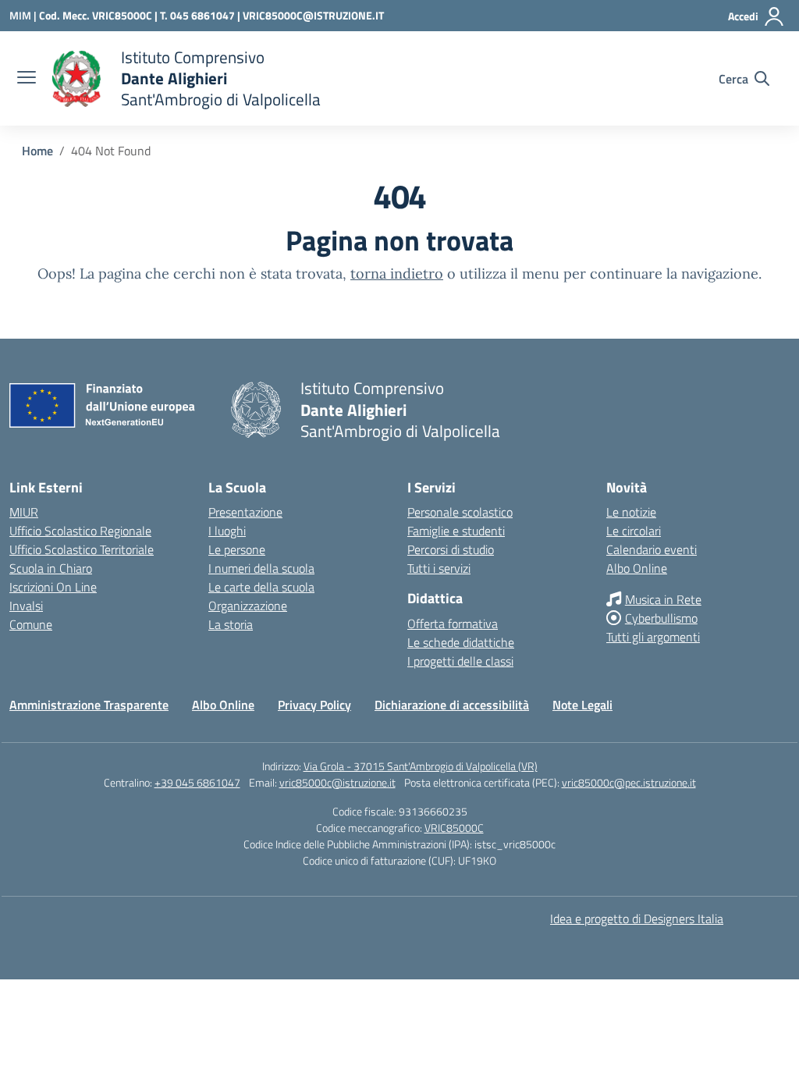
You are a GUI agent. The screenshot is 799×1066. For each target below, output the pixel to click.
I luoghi (227, 530)
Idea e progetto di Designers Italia (636, 918)
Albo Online (636, 568)
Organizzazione (247, 605)
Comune (30, 624)
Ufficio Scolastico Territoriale (81, 549)
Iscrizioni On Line (53, 586)
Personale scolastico (460, 512)
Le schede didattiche (460, 642)
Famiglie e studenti (456, 530)
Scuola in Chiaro (50, 568)
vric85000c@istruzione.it (337, 782)
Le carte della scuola (261, 586)
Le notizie (631, 512)
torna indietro (396, 273)
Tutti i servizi (439, 568)
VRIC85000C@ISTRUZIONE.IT (313, 15)
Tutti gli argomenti (653, 636)
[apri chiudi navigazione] (26, 78)
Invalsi (26, 605)
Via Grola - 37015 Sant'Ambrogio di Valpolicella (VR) (421, 766)
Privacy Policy (314, 704)
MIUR (23, 512)
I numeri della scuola (261, 568)
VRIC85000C (454, 827)
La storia (230, 624)
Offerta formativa (452, 623)
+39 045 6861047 (197, 782)
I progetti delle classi (460, 661)
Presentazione (245, 512)
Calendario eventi (651, 549)
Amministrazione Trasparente (89, 704)
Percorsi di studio (450, 549)
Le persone (236, 549)
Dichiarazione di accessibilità (452, 704)
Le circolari (633, 530)
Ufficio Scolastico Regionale (80, 530)
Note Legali (582, 704)
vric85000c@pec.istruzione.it (629, 782)
